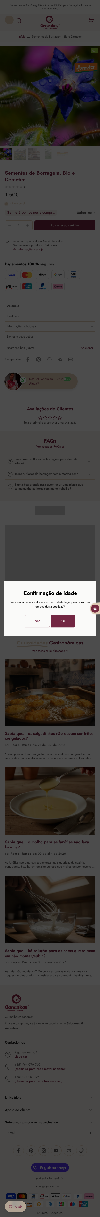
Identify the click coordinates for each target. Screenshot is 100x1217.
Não (37, 621)
